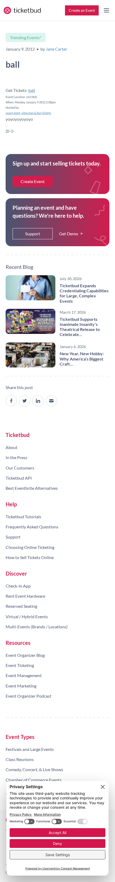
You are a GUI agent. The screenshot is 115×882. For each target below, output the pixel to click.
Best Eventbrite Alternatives (32, 488)
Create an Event (82, 10)
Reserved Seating (21, 606)
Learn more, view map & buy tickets (28, 113)
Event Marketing (21, 685)
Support (32, 233)
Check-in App (18, 585)
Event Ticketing (20, 665)
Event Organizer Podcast (28, 695)
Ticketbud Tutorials (23, 516)
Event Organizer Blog (25, 655)
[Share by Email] (51, 400)
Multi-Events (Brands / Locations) (37, 626)
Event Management (24, 675)
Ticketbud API (19, 477)
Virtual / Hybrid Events (27, 616)
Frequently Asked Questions (32, 526)
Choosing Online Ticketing (30, 547)
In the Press (16, 457)
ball (31, 90)
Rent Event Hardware (25, 595)
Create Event (33, 181)
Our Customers (20, 467)
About (11, 447)
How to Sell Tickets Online (30, 557)
